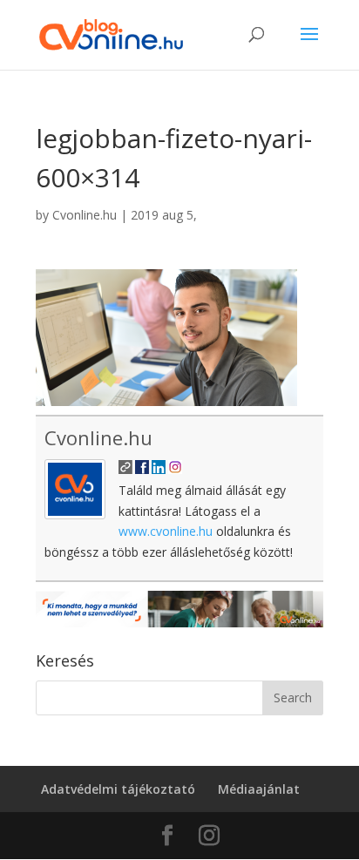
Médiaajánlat (259, 789)
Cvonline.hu (84, 215)
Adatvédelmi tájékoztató (118, 789)
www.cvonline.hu (166, 531)
